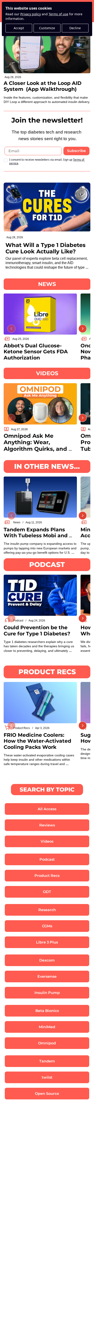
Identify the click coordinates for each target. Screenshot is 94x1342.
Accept (19, 28)
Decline (75, 28)
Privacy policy (30, 14)
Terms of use (58, 14)
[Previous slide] (11, 329)
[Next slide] (82, 329)
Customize (47, 28)
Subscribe (76, 151)
